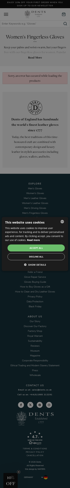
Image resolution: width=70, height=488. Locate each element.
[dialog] (35, 244)
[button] (35, 265)
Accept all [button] (36, 247)
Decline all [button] (36, 256)
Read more (33, 239)
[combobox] (62, 221)
